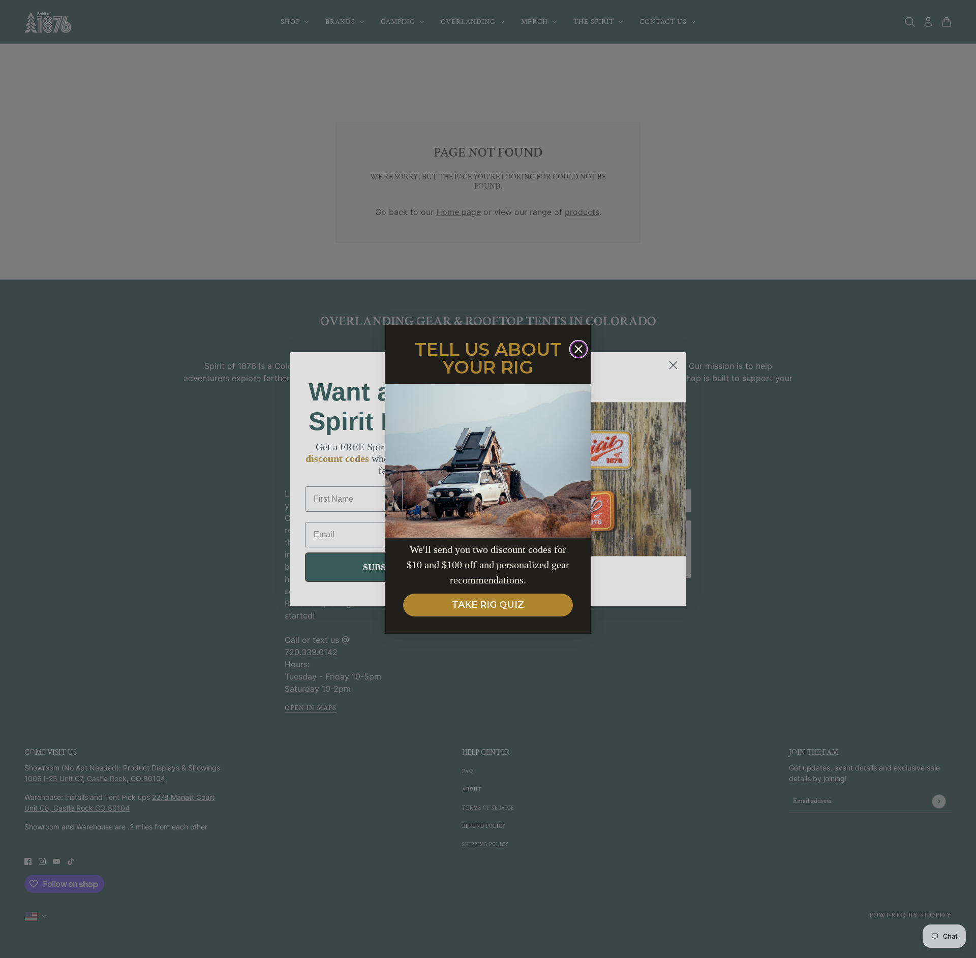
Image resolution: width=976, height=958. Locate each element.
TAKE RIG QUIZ (488, 604)
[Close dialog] (578, 349)
